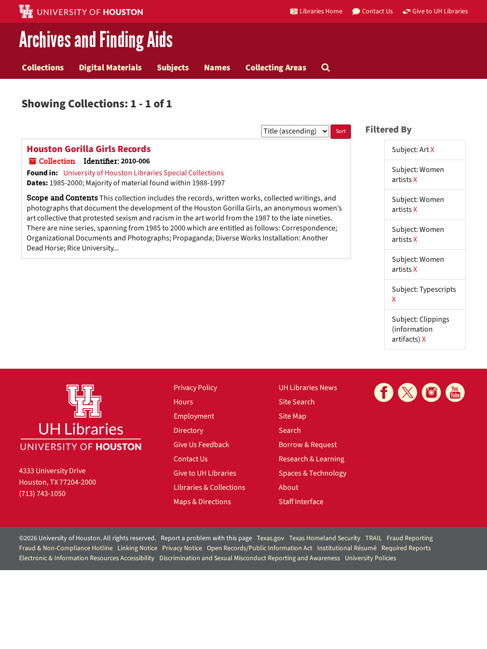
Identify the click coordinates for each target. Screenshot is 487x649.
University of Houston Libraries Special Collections (143, 173)
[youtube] (455, 392)
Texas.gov (270, 538)
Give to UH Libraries (205, 473)
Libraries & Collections (209, 487)
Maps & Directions (202, 501)
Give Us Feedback (201, 444)
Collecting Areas (275, 67)
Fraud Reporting (410, 538)
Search (290, 430)
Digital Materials (110, 67)
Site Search (297, 402)
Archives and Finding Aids (96, 40)
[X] (407, 392)
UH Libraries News (308, 387)
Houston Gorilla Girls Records (89, 149)
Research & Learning (311, 459)
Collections (43, 67)
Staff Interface (301, 501)
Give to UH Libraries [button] (440, 11)
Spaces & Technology (312, 473)
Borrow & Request (308, 444)
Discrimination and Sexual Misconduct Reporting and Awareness (249, 558)
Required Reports (406, 548)
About (288, 487)
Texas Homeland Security (324, 538)
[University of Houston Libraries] (81, 416)
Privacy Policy (195, 387)
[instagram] (431, 392)
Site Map (292, 416)
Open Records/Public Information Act (259, 548)
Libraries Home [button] (321, 11)
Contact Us (191, 459)
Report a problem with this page (206, 538)
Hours (183, 402)
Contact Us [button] (377, 11)
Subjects (173, 67)
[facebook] (383, 392)
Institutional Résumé (347, 548)
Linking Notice (137, 548)
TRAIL (373, 538)
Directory (188, 430)
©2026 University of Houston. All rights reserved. (87, 538)
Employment (194, 416)
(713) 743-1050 (42, 493)
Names (217, 67)
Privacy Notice (182, 548)
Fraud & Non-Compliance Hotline (66, 548)
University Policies (370, 558)
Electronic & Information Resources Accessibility (87, 558)
